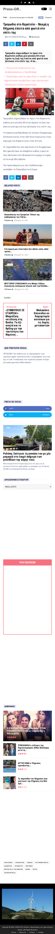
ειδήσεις (30, 862)
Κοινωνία (36, 37)
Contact (40, 932)
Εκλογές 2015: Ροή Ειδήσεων (13, 869)
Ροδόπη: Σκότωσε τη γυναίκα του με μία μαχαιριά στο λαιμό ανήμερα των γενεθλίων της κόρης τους (26, 456)
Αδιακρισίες (8, 866)
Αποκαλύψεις (19, 862)
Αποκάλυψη (19, 866)
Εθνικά (27, 869)
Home (14, 932)
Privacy (32, 932)
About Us (22, 932)
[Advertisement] (27, 524)
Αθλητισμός (8, 862)
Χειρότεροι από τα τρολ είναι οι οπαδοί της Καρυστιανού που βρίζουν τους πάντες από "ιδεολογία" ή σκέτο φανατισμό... (27, 80)
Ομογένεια (29, 866)
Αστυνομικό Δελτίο (41, 862)
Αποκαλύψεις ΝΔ (9, 872)
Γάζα (27, 17)
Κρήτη (35, 869)
